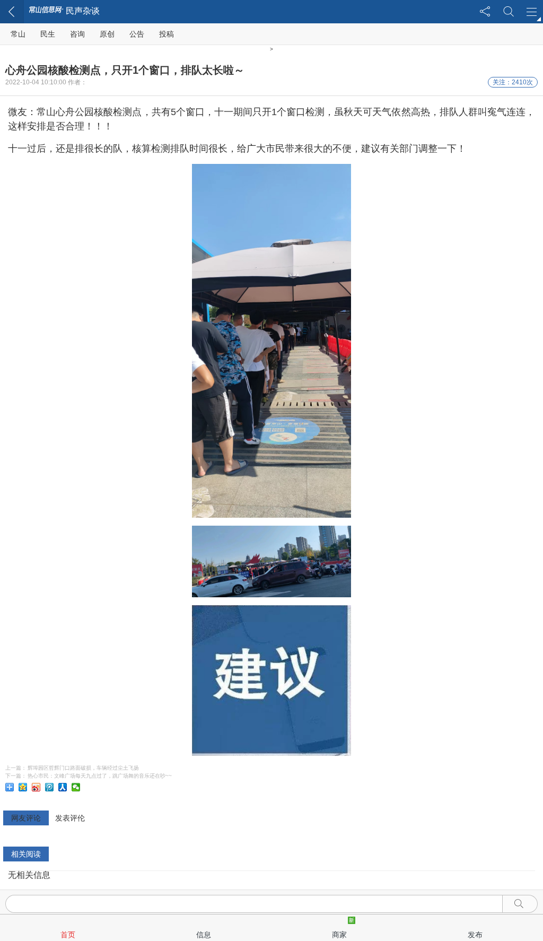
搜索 (508, 11)
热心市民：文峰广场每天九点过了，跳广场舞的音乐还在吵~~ (100, 776)
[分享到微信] (77, 787)
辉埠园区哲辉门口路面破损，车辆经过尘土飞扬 (83, 768)
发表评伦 (70, 818)
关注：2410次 (513, 82)
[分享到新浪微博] (37, 787)
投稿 (166, 34)
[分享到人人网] (63, 787)
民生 (47, 34)
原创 (107, 34)
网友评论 (26, 818)
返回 (12, 11)
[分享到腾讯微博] (50, 787)
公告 (136, 34)
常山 (18, 34)
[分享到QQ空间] (24, 787)
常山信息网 (46, 10)
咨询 (77, 34)
